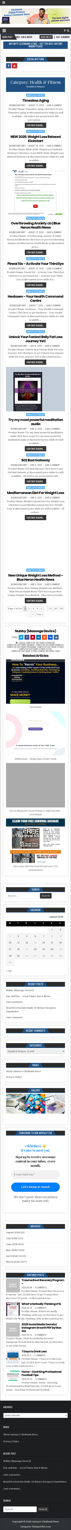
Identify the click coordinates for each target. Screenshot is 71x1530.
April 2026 (12, 1256)
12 (27, 942)
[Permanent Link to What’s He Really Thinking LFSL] (13, 1309)
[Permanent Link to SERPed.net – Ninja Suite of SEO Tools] (35, 733)
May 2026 (11, 1250)
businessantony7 (17, 105)
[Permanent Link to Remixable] (35, 681)
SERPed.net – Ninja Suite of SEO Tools (36, 759)
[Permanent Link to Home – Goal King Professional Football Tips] (13, 1377)
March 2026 (12, 1261)
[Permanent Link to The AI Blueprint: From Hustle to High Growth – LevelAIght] (35, 785)
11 (18, 942)
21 (44, 949)
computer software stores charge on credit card (35, 651)
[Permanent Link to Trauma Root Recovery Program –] (13, 1285)
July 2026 (11, 1238)
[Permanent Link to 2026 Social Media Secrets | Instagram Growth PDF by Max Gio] (13, 1330)
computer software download (40, 643)
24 (10, 955)
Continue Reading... (35, 125)
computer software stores (50, 647)
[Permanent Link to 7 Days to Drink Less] (13, 1357)
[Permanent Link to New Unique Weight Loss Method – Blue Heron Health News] (35, 544)
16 (60, 942)
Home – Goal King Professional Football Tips (41, 1373)
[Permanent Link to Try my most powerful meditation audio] (35, 389)
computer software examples (50, 645)
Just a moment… (15, 1002)
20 (55, 608)
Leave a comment (54, 105)
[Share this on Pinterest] (32, 637)
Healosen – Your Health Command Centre (35, 298)
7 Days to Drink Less (34, 1351)
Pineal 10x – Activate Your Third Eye (35, 263)
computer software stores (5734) (35, 649)
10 (50, 608)
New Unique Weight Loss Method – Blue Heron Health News (35, 577)
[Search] (68, 30)
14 (44, 942)
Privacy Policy (14, 1077)
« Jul (8, 971)
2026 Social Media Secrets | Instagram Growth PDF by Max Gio (41, 1327)
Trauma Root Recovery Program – (43, 1281)
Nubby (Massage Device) (35, 631)
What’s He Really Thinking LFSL (41, 1304)
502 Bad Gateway (35, 460)
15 (52, 942)
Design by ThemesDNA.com (36, 1526)
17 (10, 949)
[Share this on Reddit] (44, 637)
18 (18, 949)
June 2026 (12, 1244)
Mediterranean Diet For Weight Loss (35, 492)
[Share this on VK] (56, 637)
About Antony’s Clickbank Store (23, 1071)
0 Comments (41, 1287)
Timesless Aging (35, 100)
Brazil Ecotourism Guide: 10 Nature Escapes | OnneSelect (35, 1481)
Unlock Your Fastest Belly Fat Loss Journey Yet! (35, 338)
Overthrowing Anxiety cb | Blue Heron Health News (35, 225)
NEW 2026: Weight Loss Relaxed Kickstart (36, 138)
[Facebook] (64, 30)
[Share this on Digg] (50, 637)
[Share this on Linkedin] (38, 637)
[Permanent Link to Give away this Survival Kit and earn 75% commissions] (35, 841)
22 (52, 949)
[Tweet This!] (21, 637)
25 (18, 955)
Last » (40, 614)
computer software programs (21, 647)
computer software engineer (20, 645)
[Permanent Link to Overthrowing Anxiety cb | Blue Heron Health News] (35, 192)
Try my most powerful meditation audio (35, 421)
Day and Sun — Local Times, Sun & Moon (28, 996)
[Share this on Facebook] (26, 637)
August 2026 (13, 1232)
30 (61, 608)
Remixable (35, 707)
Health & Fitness (35, 95)
